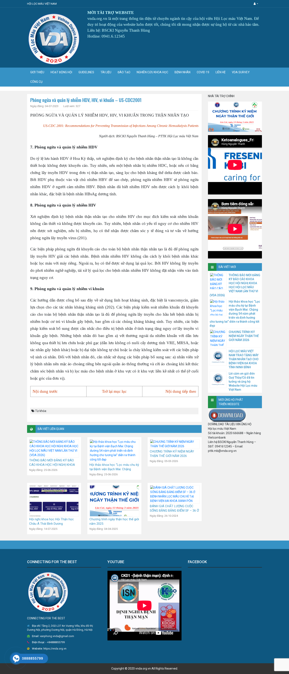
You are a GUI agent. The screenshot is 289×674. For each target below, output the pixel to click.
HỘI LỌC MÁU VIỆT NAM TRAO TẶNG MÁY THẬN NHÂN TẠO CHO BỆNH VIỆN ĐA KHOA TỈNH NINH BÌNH (244, 359)
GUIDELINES (86, 72)
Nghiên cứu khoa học (152, 72)
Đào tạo (124, 72)
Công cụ (36, 81)
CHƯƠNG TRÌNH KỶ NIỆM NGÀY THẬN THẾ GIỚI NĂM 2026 (244, 336)
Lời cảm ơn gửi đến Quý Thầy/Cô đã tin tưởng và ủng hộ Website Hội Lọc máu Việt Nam (243, 381)
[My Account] (256, 3)
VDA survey (241, 72)
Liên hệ (221, 72)
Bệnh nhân (182, 72)
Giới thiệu (37, 72)
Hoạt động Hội (61, 72)
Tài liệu (105, 72)
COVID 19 (203, 72)
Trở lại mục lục (114, 391)
